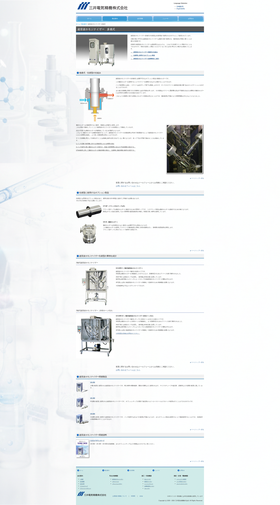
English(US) (181, 9)
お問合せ (191, 18)
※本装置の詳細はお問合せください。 (128, 333)
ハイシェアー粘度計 (181, 479)
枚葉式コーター (148, 481)
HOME (133, 496)
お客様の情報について (118, 496)
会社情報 (140, 18)
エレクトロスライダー (182, 483)
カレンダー (147, 488)
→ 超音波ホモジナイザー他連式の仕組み (144, 52)
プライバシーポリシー (85, 488)
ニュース (165, 18)
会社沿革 (82, 483)
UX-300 (92, 398)
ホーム (89, 18)
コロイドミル (115, 481)
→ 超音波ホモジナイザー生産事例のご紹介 (145, 58)
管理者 (141, 496)
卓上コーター (147, 479)
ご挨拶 (81, 479)
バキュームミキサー (117, 483)
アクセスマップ (84, 486)
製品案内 (115, 18)
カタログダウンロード (97, 440)
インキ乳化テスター (181, 481)
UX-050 (92, 382)
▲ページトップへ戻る (197, 178)
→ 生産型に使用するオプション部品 (143, 55)
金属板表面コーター (149, 486)
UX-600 (92, 414)
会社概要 (82, 481)
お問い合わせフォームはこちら (128, 186)
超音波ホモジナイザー (117, 479)
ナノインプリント (148, 483)
